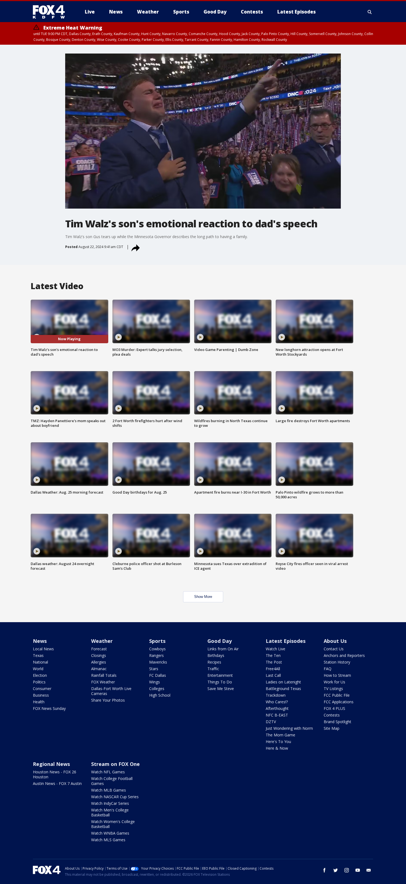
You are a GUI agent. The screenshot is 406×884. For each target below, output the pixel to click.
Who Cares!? (277, 701)
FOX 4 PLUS (334, 708)
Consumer (42, 688)
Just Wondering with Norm (289, 728)
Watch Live (275, 648)
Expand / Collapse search (370, 12)
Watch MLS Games (108, 839)
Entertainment (220, 675)
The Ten (273, 655)
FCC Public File (337, 695)
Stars (153, 668)
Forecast (99, 648)
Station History (337, 662)
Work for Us (334, 682)
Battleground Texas (283, 688)
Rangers (156, 655)
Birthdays (215, 655)
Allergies (98, 662)
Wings (154, 682)
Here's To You (278, 741)
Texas (38, 655)
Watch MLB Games (108, 790)
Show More (203, 597)
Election (40, 675)
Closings (98, 655)
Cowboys (157, 648)
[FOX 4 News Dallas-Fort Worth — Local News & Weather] (51, 11)
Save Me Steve (220, 688)
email (368, 870)
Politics (39, 682)
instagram (346, 870)
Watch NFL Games (108, 771)
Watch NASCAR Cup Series (115, 796)
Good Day (219, 641)
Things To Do (219, 682)
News (40, 641)
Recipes (214, 662)
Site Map (331, 728)
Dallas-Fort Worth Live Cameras (111, 691)
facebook (324, 870)
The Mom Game (280, 734)
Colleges (156, 688)
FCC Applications (339, 701)
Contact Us (334, 648)
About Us (335, 641)
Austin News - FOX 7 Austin (57, 783)
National (40, 662)
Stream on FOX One (115, 764)
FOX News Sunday (49, 708)
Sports (157, 641)
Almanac (99, 668)
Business (41, 695)
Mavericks (158, 662)
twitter (335, 870)
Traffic (213, 668)
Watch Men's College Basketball (110, 812)
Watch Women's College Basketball (113, 824)
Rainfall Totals (104, 675)
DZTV (271, 721)
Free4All (273, 668)
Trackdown (276, 695)
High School (159, 695)
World (38, 668)
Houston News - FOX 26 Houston (54, 774)
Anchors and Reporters (344, 655)
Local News (43, 648)
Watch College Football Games (112, 781)
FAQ (327, 668)
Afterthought (277, 708)
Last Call (273, 675)
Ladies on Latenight (283, 682)
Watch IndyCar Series (110, 803)
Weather (102, 641)
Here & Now (277, 748)
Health (38, 701)
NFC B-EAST (277, 715)
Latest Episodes (285, 641)
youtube (357, 870)
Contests (332, 715)
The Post (274, 662)
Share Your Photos (108, 700)
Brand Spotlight (337, 721)
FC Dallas (157, 675)
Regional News (51, 764)
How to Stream (337, 675)
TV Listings (333, 688)
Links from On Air (223, 648)
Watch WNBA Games (110, 833)
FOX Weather (103, 682)
